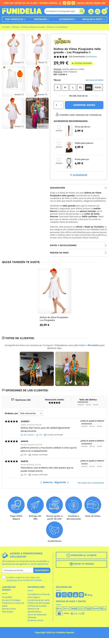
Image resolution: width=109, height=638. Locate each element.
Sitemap (32, 617)
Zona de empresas (37, 614)
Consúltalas (91, 56)
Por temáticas (14, 19)
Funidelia (6, 27)
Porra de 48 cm (82, 126)
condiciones (11, 580)
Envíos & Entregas (11, 600)
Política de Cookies (37, 605)
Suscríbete (42, 570)
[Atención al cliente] (97, 11)
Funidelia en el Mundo (39, 594)
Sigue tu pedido (83, 563)
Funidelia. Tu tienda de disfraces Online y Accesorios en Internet (22, 11)
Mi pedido (7, 597)
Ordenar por (11, 413)
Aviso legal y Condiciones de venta (39, 598)
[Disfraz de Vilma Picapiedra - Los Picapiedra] (54, 291)
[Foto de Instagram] (37, 369)
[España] (58, 595)
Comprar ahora (84, 105)
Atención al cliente (83, 555)
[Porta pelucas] (69, 163)
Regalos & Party (92, 19)
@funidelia (79, 345)
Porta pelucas (82, 159)
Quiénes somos (35, 620)
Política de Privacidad (39, 603)
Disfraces (40, 19)
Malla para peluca (84, 143)
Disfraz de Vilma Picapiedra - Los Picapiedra (54, 319)
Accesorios (66, 19)
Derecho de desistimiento (34, 610)
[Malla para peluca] (69, 147)
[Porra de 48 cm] (69, 130)
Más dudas (7, 611)
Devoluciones (9, 608)
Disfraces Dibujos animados (33, 27)
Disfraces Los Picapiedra (57, 27)
